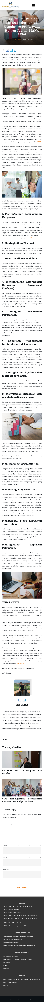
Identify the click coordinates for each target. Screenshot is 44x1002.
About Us (7, 965)
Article (18, 39)
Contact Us (7, 985)
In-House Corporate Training (13, 939)
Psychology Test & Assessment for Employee (18, 936)
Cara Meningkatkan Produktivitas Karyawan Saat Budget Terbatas (22, 792)
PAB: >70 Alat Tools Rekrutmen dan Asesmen (18, 923)
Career (6, 968)
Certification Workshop (11, 942)
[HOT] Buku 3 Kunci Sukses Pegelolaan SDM (18, 906)
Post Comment (22, 887)
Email (22, 858)
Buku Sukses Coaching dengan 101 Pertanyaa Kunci (20, 915)
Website (6, 869)
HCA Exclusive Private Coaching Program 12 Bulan (19, 945)
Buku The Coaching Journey (12, 912)
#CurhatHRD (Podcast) (11, 956)
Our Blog (7, 962)
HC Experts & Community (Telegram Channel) (18, 959)
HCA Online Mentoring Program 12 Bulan (17, 926)
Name (22, 845)
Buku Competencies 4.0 (11, 909)
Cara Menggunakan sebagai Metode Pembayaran (22, 979)
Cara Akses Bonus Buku (11, 982)
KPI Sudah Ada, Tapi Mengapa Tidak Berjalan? (22, 764)
